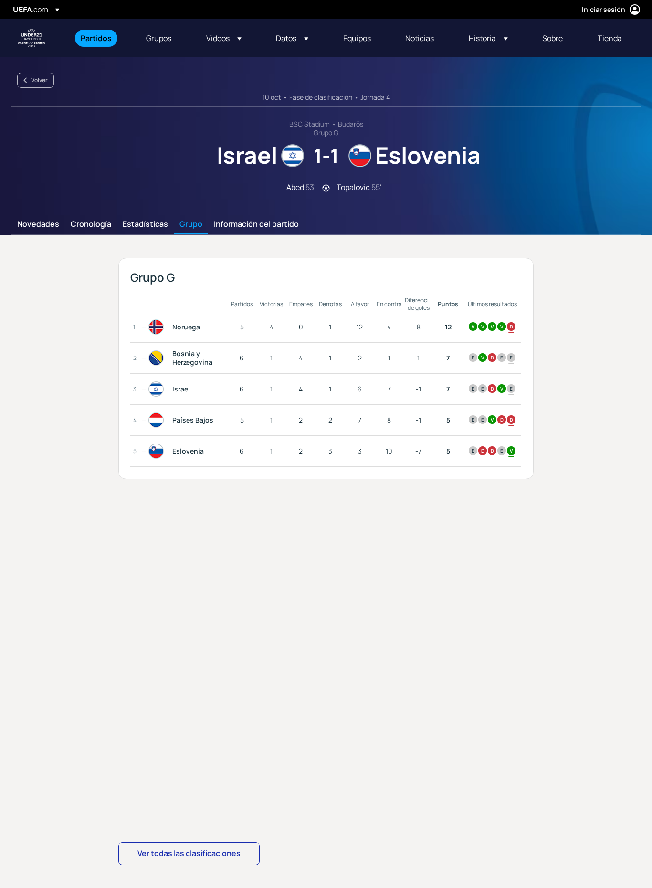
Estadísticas (145, 224)
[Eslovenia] (158, 451)
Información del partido (256, 224)
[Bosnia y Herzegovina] (158, 358)
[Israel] (158, 389)
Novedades (38, 224)
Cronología (91, 224)
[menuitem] (101, 38)
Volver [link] (39, 80)
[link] (96, 38)
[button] (224, 38)
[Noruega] (158, 327)
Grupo (190, 224)
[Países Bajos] (158, 420)
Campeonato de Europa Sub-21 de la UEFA (31, 38)
